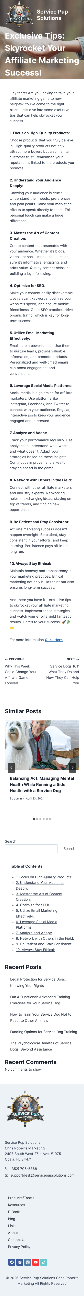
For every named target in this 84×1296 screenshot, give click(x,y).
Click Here (54, 640)
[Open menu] (75, 15)
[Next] (72, 768)
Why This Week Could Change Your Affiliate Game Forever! (20, 671)
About (13, 1233)
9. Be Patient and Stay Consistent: (44, 944)
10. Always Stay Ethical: (35, 950)
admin (18, 798)
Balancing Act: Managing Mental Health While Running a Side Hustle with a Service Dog (42, 784)
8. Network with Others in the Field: (45, 938)
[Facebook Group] (19, 1262)
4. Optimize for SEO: (32, 905)
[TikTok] (43, 1262)
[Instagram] (27, 1262)
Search (10, 841)
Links (12, 1226)
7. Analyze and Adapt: (34, 933)
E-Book (14, 1212)
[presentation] (42, 745)
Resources (16, 1205)
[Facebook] (11, 1262)
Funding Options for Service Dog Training (43, 1032)
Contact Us (17, 1240)
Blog (11, 1219)
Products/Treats (21, 1198)
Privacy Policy (19, 1247)
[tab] (34, 819)
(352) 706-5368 (23, 1169)
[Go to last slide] (11, 768)
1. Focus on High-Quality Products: (44, 877)
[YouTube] (35, 1262)
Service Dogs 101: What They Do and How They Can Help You (62, 671)
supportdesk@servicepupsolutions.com (42, 1175)
